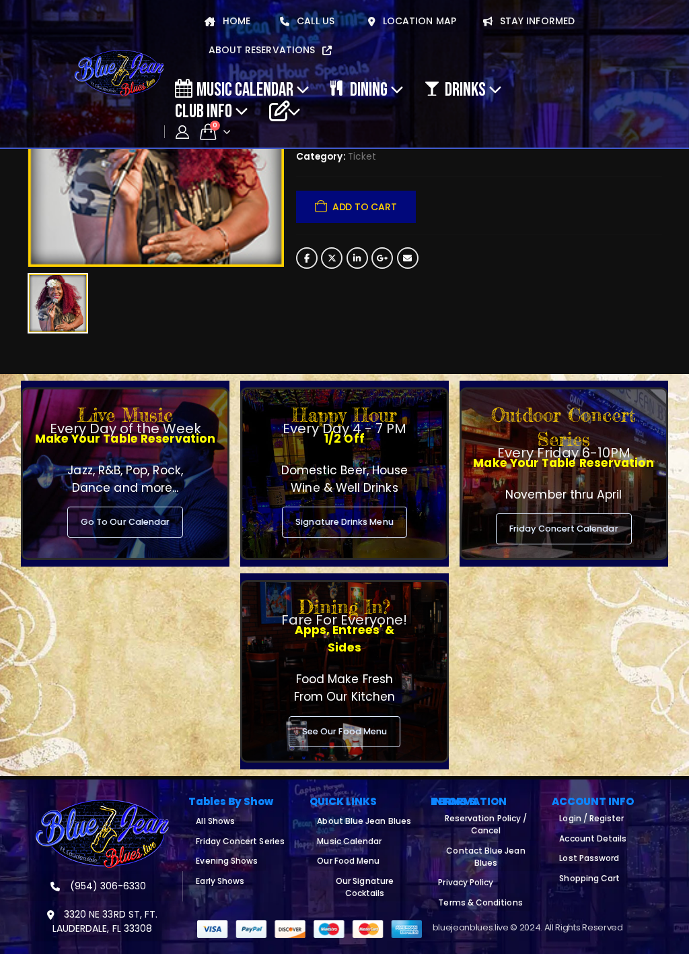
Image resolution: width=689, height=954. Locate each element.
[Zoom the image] (102, 807)
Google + (382, 258)
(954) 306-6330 (107, 886)
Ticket (362, 156)
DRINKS (465, 89)
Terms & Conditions (480, 902)
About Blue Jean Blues (363, 821)
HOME (235, 21)
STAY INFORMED (536, 21)
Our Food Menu (348, 860)
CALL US (314, 21)
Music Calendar (244, 89)
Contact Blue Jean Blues (485, 856)
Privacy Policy (465, 882)
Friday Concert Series (240, 841)
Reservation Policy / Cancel (486, 824)
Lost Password (589, 858)
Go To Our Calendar (125, 522)
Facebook (307, 258)
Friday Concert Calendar (563, 528)
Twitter (331, 258)
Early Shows (220, 881)
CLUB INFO (203, 110)
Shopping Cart (589, 878)
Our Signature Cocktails (365, 887)
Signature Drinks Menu (344, 522)
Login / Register (591, 818)
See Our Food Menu (344, 731)
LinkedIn (357, 258)
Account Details (592, 838)
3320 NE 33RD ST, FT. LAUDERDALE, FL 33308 (104, 921)
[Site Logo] (119, 73)
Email (408, 258)
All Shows (215, 821)
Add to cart (364, 207)
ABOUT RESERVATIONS (263, 50)
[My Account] (182, 132)
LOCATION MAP (418, 21)
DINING (369, 89)
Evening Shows (227, 860)
